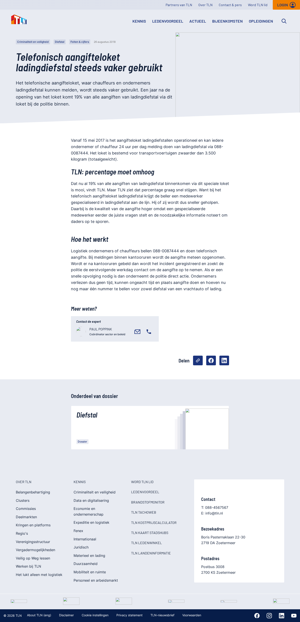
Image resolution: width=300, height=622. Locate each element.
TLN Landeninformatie (151, 553)
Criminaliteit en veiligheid (33, 41)
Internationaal (85, 539)
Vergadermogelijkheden (35, 550)
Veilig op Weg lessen (33, 558)
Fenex (78, 531)
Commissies (26, 508)
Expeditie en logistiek (91, 522)
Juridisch (81, 547)
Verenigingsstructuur (33, 542)
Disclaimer (66, 615)
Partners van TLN (179, 5)
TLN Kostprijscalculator (154, 522)
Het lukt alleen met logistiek (39, 574)
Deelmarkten (26, 517)
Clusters (22, 500)
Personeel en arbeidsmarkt (96, 580)
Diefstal (59, 41)
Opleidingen (261, 21)
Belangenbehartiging (33, 492)
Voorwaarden (191, 615)
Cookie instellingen (95, 615)
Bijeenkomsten (227, 21)
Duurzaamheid (86, 563)
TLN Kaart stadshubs (149, 533)
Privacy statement (129, 615)
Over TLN (205, 5)
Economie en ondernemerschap (88, 511)
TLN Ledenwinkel (146, 543)
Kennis (139, 21)
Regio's (22, 533)
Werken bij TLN (28, 566)
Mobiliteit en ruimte (90, 572)
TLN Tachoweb (143, 512)
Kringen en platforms (33, 525)
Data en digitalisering (91, 500)
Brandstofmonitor (147, 502)
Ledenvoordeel (167, 21)
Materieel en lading (89, 555)
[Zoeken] (284, 21)
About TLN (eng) (39, 615)
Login (282, 4)
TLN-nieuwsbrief (162, 615)
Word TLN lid (257, 5)
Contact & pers (230, 5)
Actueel (197, 21)
